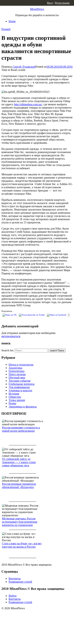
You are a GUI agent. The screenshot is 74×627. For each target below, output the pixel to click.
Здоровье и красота (20, 390)
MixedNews (37, 9)
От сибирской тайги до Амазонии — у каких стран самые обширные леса (19, 462)
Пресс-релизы (17, 374)
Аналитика (15, 367)
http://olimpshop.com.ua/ (28, 104)
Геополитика (16, 371)
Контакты (15, 578)
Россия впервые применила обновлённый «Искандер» (19, 485)
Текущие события (19, 380)
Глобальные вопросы (21, 383)
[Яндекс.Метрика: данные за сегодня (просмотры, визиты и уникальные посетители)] (29, 614)
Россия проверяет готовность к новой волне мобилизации (21, 429)
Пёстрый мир (17, 377)
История (14, 393)
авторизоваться (10, 336)
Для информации (19, 387)
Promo (5, 29)
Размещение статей (20, 581)
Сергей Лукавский (24, 66)
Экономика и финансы (23, 406)
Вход (50, 2)
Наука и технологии (21, 364)
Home (12, 21)
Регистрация (62, 2)
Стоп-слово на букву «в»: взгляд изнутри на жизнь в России (21, 545)
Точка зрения (17, 400)
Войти (13, 595)
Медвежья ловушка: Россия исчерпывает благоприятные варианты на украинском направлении (19, 523)
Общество (15, 396)
